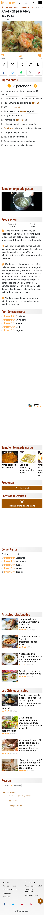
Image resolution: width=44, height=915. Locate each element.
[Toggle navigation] (40, 2)
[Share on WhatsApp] (21, 73)
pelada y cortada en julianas (22, 128)
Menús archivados (10, 890)
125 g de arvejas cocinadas (16, 132)
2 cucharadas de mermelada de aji (20, 141)
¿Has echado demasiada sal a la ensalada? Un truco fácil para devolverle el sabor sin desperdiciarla (22, 724)
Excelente (20, 316)
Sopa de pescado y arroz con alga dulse (27, 468)
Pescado (17, 786)
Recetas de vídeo (9, 886)
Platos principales (15, 806)
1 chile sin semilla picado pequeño (20, 124)
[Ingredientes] (4, 457)
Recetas (6, 882)
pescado (17, 107)
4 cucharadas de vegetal (18, 111)
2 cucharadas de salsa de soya (18, 145)
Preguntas (7, 893)
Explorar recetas (9, 792)
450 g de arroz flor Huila (15, 137)
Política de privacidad (33, 886)
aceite (23, 111)
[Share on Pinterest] (38, 73)
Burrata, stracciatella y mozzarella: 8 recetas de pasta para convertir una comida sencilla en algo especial (22, 702)
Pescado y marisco (24, 796)
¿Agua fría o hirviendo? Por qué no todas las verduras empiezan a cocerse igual (30, 764)
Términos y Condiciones (28, 890)
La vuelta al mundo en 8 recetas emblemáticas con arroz (30, 640)
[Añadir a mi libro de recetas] (38, 64)
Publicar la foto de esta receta (22, 506)
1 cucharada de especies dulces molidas (22, 98)
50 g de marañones (12, 115)
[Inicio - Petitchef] (3, 7)
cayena (35, 103)
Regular (19, 330)
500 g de (12, 107)
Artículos (6, 897)
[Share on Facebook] (3, 73)
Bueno (18, 323)
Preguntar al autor (23, 488)
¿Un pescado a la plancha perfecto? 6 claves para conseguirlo (29, 623)
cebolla (19, 120)
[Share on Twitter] (30, 73)
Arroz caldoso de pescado (9, 466)
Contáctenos (30, 882)
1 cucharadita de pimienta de (21, 103)
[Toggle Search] (33, 2)
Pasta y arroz (13, 801)
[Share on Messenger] (12, 73)
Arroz (7, 786)
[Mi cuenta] (26, 2)
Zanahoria (8, 128)
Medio (18, 327)
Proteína (11, 796)
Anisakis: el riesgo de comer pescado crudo (30, 672)
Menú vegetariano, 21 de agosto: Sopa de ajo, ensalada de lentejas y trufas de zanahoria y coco (30, 745)
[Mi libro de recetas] (20, 2)
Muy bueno (20, 320)
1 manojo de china (16, 120)
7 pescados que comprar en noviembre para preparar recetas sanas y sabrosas (30, 658)
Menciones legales (32, 895)
